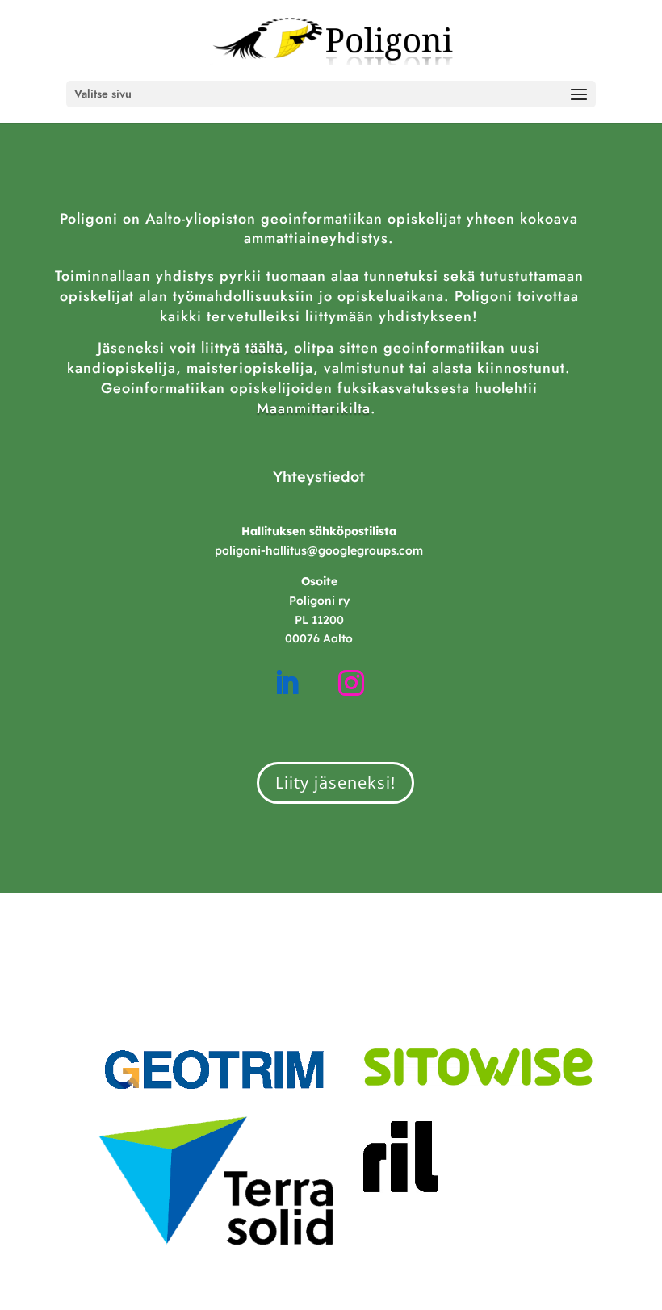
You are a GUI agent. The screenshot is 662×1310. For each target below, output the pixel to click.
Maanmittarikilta (314, 408)
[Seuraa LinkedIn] (286, 683)
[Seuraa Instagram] (351, 683)
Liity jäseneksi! (335, 782)
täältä (264, 347)
